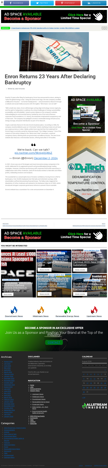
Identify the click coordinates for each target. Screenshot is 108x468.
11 (91, 379)
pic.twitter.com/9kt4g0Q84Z (33, 152)
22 (105, 383)
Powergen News (38, 404)
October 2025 (8, 383)
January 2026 (8, 376)
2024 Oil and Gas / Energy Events (15, 428)
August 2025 (8, 387)
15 (105, 379)
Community (34, 418)
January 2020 (8, 416)
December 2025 (9, 378)
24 (87, 387)
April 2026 (7, 370)
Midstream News (9, 445)
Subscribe (33, 423)
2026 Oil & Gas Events (37, 416)
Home (32, 385)
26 (94, 387)
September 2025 (9, 385)
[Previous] (103, 28)
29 (105, 387)
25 (91, 387)
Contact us (88, 465)
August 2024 (8, 412)
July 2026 (7, 364)
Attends (6, 432)
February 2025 (9, 399)
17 (87, 383)
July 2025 (7, 389)
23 (84, 387)
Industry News (35, 391)
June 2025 (7, 391)
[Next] (105, 28)
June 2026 (7, 366)
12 (94, 379)
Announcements (9, 430)
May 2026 (7, 368)
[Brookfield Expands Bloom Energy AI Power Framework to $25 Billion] (89, 285)
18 (91, 383)
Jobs (31, 387)
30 (84, 392)
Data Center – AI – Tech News (40, 407)
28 (101, 387)
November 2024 (9, 406)
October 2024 (8, 408)
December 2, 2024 (46, 158)
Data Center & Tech (10, 280)
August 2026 (8, 361)
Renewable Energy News (12, 449)
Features (7, 443)
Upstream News (9, 457)
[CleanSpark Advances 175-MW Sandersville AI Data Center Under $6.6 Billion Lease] (54, 261)
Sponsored (7, 451)
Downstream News (10, 436)
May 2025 (7, 393)
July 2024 (7, 414)
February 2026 (9, 374)
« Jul (83, 397)
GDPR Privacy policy (100, 465)
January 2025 (8, 402)
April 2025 (7, 395)
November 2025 (9, 380)
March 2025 (8, 397)
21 (101, 383)
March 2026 (8, 372)
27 (98, 387)
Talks (5, 453)
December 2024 (9, 404)
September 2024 (9, 410)
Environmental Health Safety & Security (39, 412)
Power (6, 447)
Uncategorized (9, 455)
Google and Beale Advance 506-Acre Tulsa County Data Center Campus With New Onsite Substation (52, 28)
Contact (32, 421)
